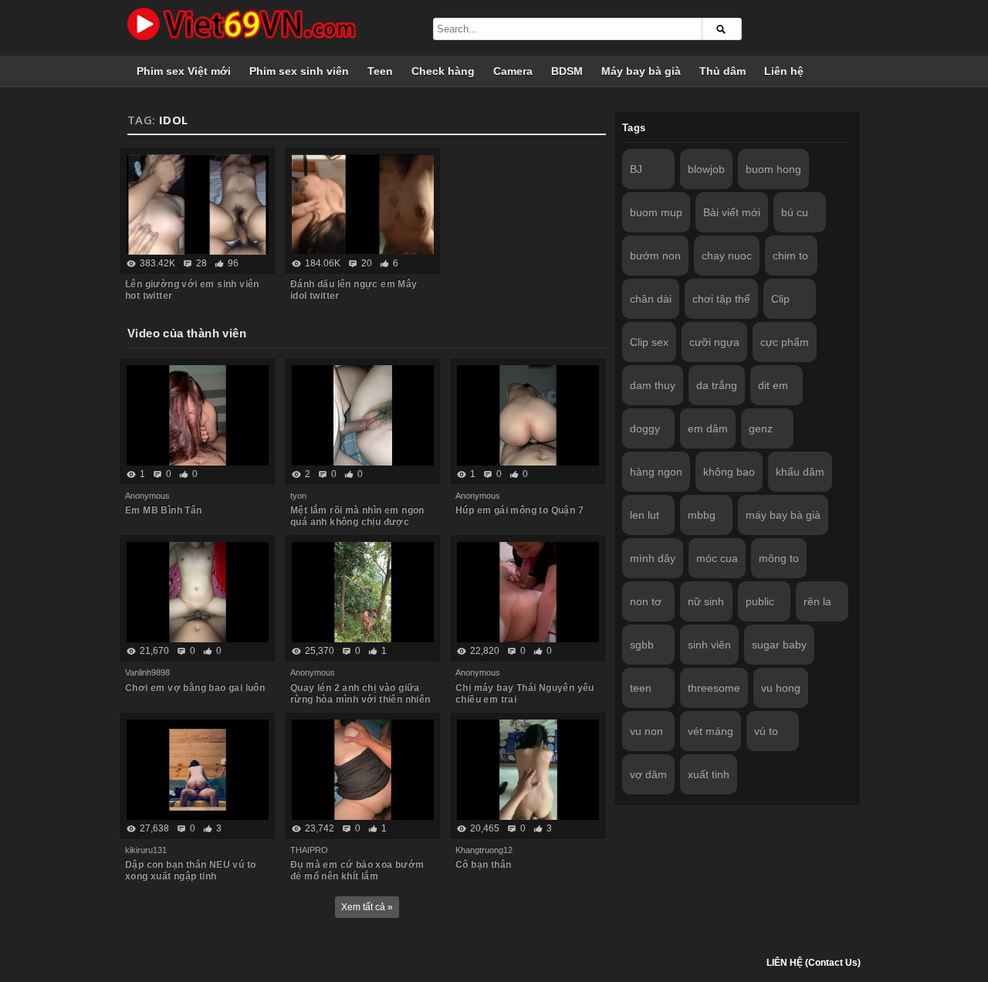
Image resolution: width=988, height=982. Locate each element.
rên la (817, 601)
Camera (513, 71)
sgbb (642, 644)
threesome (714, 688)
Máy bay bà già (641, 71)
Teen (380, 71)
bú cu (794, 212)
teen (640, 688)
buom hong (773, 169)
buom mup (656, 212)
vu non (646, 731)
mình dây (652, 558)
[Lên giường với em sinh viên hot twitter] (198, 204)
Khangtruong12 (484, 850)
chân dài (651, 299)
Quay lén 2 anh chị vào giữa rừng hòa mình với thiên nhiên (360, 693)
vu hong (780, 688)
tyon (298, 495)
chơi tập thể (721, 299)
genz (761, 428)
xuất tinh (708, 774)
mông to (779, 558)
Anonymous (147, 495)
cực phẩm (784, 342)
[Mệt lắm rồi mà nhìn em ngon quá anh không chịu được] (363, 415)
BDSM (567, 71)
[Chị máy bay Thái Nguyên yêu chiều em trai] (528, 592)
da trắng (716, 385)
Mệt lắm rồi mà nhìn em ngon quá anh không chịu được (357, 516)
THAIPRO (309, 850)
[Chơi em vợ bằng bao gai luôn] (198, 592)
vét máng (710, 731)
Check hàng (443, 71)
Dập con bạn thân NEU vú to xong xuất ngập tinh (190, 870)
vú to (766, 731)
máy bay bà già (783, 515)
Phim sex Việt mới (184, 71)
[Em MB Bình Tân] (198, 415)
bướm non (655, 255)
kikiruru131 (146, 850)
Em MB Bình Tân (163, 510)
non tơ (645, 601)
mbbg (702, 515)
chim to (790, 255)
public (760, 601)
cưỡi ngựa (714, 342)
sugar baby (779, 644)
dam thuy (652, 385)
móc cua (717, 558)
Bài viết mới (731, 212)
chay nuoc (727, 255)
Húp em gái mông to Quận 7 (519, 510)
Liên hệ (784, 71)
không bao (729, 472)
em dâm (708, 428)
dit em (773, 385)
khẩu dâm (800, 472)
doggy (645, 428)
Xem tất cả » (367, 907)
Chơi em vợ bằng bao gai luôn (195, 687)
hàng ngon (656, 472)
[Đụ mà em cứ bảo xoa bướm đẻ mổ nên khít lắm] (363, 770)
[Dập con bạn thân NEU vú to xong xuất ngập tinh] (198, 770)
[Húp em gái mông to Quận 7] (528, 415)
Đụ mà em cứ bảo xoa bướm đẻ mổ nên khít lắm (357, 870)
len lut (644, 515)
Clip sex (649, 342)
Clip (780, 299)
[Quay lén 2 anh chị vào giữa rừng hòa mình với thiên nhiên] (363, 592)
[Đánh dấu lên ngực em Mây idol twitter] (363, 204)
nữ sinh (706, 601)
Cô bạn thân (483, 864)
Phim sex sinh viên (299, 71)
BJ (636, 169)
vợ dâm (648, 774)
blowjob (706, 169)
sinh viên (709, 644)
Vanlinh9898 (147, 672)
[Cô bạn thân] (528, 770)
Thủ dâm (722, 71)
